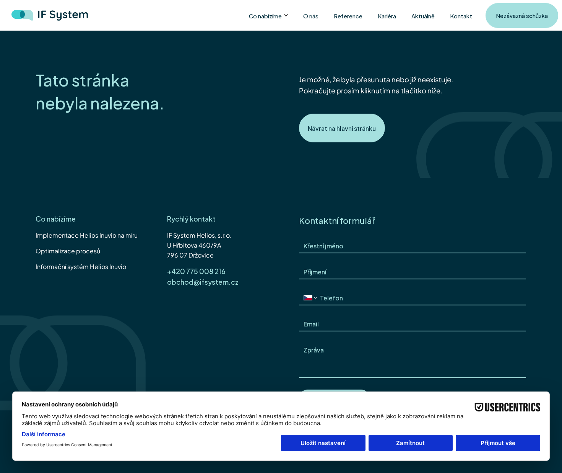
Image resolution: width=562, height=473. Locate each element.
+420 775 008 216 (196, 270)
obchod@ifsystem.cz (203, 281)
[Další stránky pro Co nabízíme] (286, 15)
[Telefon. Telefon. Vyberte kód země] (311, 298)
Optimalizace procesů (68, 250)
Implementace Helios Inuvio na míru (87, 235)
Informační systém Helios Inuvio (81, 266)
